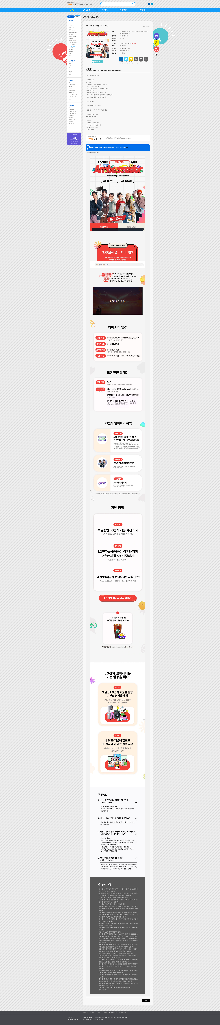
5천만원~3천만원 (72, 111)
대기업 (70, 88)
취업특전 (71, 117)
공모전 (72, 10)
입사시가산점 (72, 119)
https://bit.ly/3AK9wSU (91, 116)
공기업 (70, 86)
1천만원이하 (71, 115)
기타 (70, 55)
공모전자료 (142, 10)
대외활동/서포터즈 (73, 48)
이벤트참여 (123, 10)
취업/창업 (71, 51)
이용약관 (105, 1012)
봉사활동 (71, 49)
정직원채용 (71, 123)
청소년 (70, 71)
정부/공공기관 (72, 84)
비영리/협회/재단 (72, 96)
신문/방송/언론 (72, 90)
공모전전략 (86, 10)
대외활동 (105, 10)
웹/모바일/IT (71, 34)
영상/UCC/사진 (72, 30)
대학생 (70, 69)
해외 (70, 53)
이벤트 (77, 16)
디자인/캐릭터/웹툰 (73, 32)
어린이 (70, 73)
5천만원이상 (71, 109)
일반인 (70, 67)
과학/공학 (71, 38)
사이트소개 (85, 1012)
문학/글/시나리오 (72, 40)
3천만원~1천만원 (72, 113)
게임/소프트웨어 (72, 36)
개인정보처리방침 (113, 1012)
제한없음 (71, 65)
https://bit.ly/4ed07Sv (124, 50)
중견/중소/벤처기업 (73, 94)
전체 (70, 23)
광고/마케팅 (71, 27)
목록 (146, 1001)
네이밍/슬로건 (72, 44)
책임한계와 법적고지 (123, 1012)
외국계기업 (71, 92)
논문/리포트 (71, 29)
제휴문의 (98, 1012)
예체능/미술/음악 (72, 46)
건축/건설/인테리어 (73, 42)
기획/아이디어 (72, 25)
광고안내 (92, 1012)
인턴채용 (71, 121)
